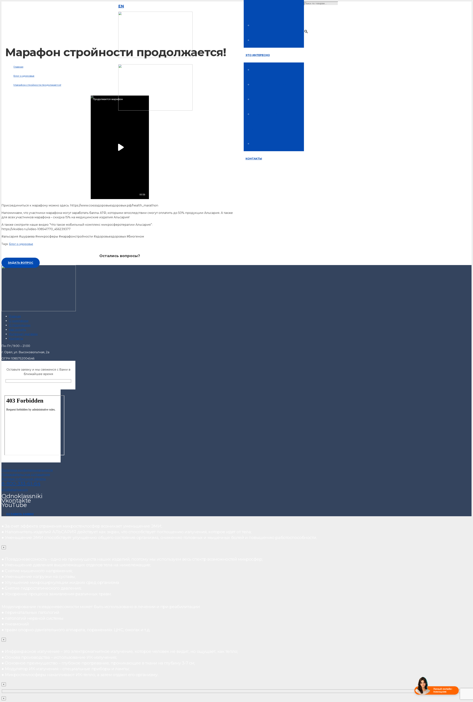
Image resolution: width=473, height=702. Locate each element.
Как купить (17, 329)
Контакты (16, 338)
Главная (15, 316)
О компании (18, 321)
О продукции (19, 325)
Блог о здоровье (21, 244)
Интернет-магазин (23, 334)
